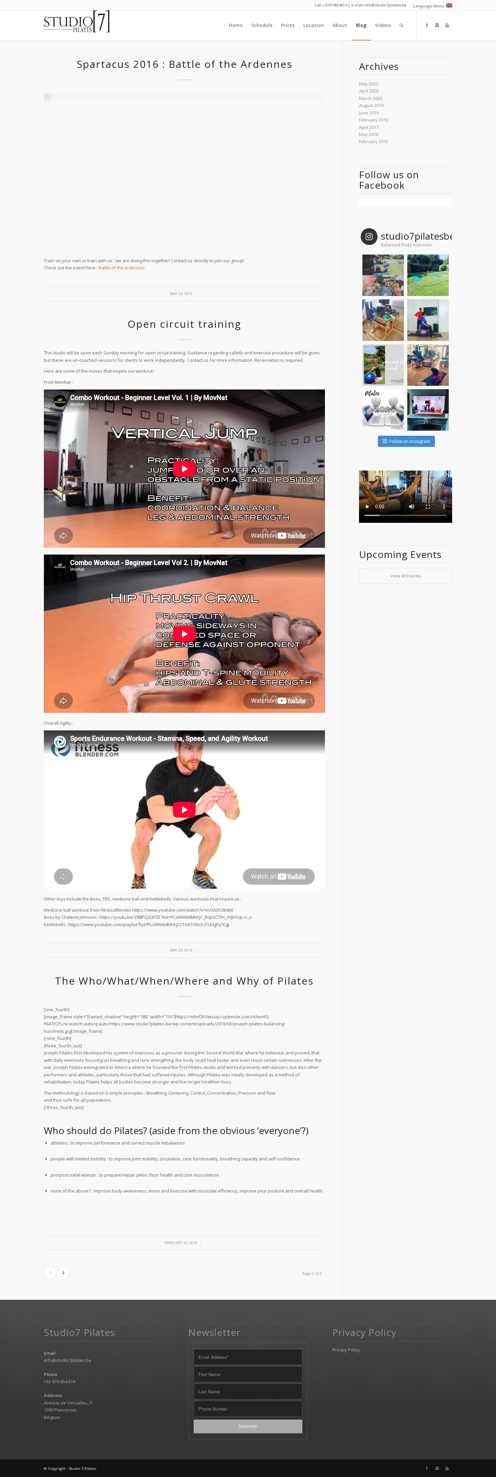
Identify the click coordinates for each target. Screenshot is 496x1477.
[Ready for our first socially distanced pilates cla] (428, 275)
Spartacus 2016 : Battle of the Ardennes (185, 64)
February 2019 (373, 120)
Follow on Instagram (409, 441)
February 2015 (373, 141)
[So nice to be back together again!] (383, 275)
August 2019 (371, 105)
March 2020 (370, 98)
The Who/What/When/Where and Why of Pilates (184, 981)
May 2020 (368, 84)
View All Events (405, 576)
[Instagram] (437, 25)
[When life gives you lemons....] (383, 410)
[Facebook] (427, 25)
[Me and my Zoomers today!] (428, 365)
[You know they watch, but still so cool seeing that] (428, 410)
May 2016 (368, 134)
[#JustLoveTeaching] (428, 320)
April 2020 (369, 91)
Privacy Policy (346, 1350)
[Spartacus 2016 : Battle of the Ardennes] (184, 171)
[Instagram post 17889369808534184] (383, 365)
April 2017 (369, 127)
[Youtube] (447, 25)
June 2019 (369, 113)
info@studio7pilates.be (67, 1360)
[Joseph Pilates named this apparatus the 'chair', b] (383, 320)
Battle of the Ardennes (122, 268)
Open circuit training (184, 324)
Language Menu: (429, 5)
